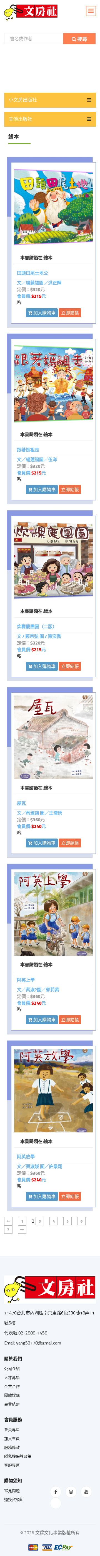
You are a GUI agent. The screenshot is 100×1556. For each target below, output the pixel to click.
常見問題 (12, 1490)
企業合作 (12, 1386)
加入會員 (12, 1438)
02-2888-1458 (32, 1333)
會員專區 (12, 1429)
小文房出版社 (23, 99)
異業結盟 (12, 1404)
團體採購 (12, 1395)
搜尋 (81, 39)
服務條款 (12, 1447)
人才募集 (12, 1377)
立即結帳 (70, 313)
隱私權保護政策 (17, 1456)
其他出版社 (20, 119)
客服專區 (12, 1465)
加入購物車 (44, 313)
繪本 (48, 258)
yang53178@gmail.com (38, 1343)
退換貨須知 (14, 1499)
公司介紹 (12, 1368)
